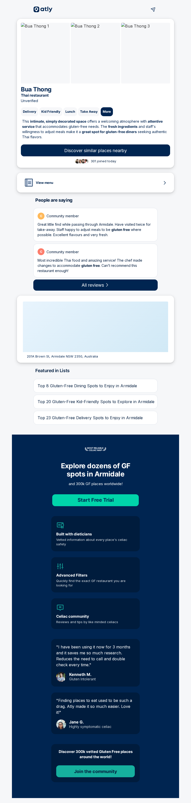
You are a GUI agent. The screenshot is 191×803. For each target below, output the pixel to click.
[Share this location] (153, 9)
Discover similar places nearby (95, 150)
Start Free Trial (96, 500)
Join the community (95, 771)
